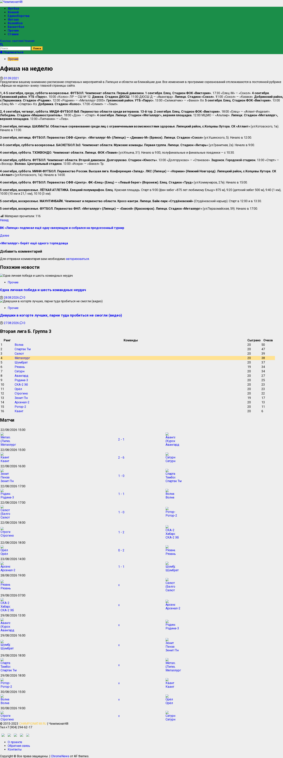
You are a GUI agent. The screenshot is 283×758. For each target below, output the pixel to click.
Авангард (21, 376)
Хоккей (13, 12)
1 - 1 (121, 494)
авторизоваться (77, 259)
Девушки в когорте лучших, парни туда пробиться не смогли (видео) (61, 315)
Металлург (22, 358)
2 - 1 (121, 439)
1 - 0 (121, 476)
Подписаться (13, 52)
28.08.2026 (12, 297)
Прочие (13, 30)
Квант (19, 411)
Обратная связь (19, 746)
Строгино (21, 393)
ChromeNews (60, 756)
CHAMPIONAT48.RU (32, 723)
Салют (19, 353)
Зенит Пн (21, 398)
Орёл (18, 389)
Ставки (13, 34)
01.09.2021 (11, 78)
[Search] (1, 44)
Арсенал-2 (22, 402)
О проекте (15, 742)
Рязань (20, 367)
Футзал (13, 19)
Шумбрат (21, 362)
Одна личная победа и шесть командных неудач (43, 290)
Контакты (15, 749)
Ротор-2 (20, 407)
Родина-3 (21, 380)
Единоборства (18, 16)
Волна (19, 345)
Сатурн (19, 371)
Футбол (13, 8)
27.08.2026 (12, 323)
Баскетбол (16, 27)
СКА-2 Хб (21, 384)
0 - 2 (121, 550)
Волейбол (15, 23)
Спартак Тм (23, 349)
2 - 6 (121, 457)
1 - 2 (121, 532)
